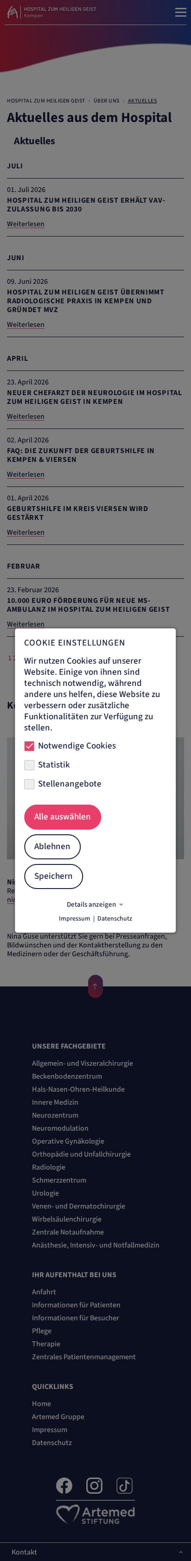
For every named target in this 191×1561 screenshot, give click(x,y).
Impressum (74, 918)
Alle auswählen (62, 817)
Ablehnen (52, 846)
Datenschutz (114, 918)
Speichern (53, 876)
